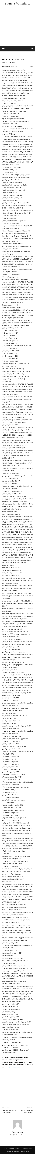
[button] (32, 48)
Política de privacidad (14, 1148)
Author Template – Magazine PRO (27, 1111)
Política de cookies (27, 1148)
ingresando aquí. (14, 1067)
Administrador (6, 66)
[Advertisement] (17, 27)
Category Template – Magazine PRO (9, 1111)
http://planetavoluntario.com (17, 1135)
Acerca (5, 1148)
